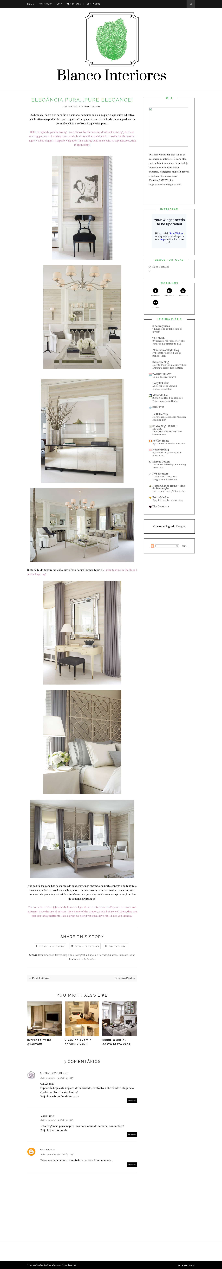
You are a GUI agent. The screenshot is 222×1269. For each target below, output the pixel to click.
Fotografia (81, 954)
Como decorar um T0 (164, 376)
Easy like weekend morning (167, 500)
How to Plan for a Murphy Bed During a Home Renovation (169, 366)
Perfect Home (160, 440)
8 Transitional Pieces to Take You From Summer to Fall (168, 342)
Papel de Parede (97, 954)
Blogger (180, 526)
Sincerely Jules (161, 325)
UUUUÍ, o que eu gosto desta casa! (116, 1042)
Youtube (155, 307)
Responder (132, 1101)
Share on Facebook (52, 946)
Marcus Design (161, 461)
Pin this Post (118, 946)
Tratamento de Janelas (82, 959)
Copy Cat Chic (160, 383)
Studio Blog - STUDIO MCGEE (164, 427)
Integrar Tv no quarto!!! (39, 1042)
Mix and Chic (160, 395)
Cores (58, 954)
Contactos (93, 4)
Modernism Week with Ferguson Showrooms (164, 478)
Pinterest (183, 296)
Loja (59, 4)
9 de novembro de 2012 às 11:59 (56, 1154)
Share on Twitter (87, 946)
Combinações (46, 954)
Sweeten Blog (160, 362)
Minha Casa (74, 4)
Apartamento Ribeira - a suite (168, 443)
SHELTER (158, 407)
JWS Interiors (160, 473)
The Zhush (158, 338)
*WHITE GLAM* (161, 374)
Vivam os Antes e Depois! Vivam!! (78, 1042)
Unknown (47, 1149)
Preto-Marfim (160, 497)
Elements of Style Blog (165, 350)
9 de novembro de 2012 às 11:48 (56, 1078)
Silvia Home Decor (54, 1072)
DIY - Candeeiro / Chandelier (169, 491)
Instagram (169, 296)
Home (30, 4)
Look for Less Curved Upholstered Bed (164, 387)
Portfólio (45, 4)
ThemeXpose (52, 1265)
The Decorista (160, 506)
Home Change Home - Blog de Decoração (168, 487)
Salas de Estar (127, 954)
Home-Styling (160, 449)
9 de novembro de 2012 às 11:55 (56, 1120)
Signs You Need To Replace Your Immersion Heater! (167, 399)
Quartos (113, 954)
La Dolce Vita (160, 414)
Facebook (155, 296)
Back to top (185, 1265)
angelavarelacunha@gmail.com (165, 184)
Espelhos (68, 954)
